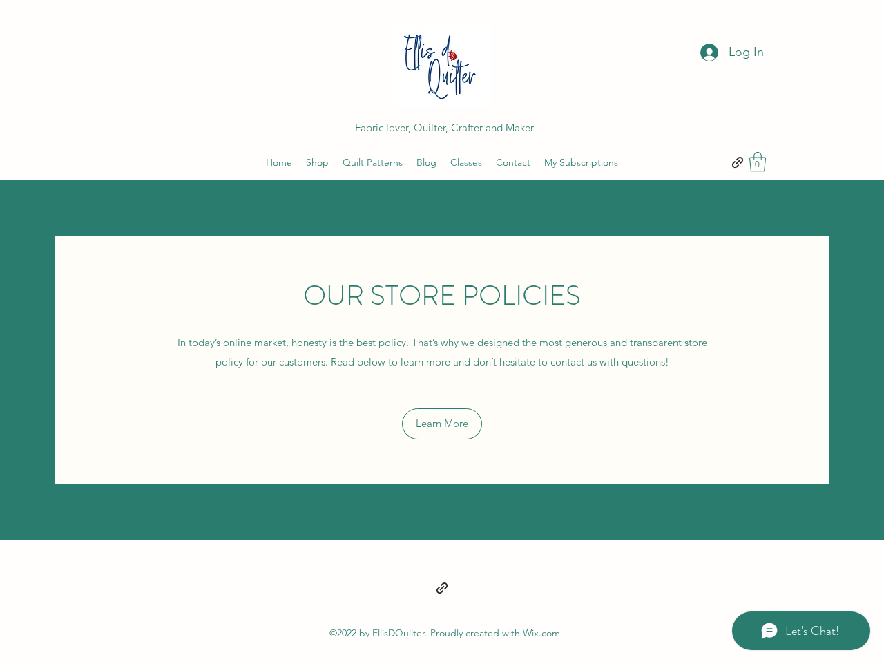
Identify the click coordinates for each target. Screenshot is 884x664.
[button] (757, 162)
